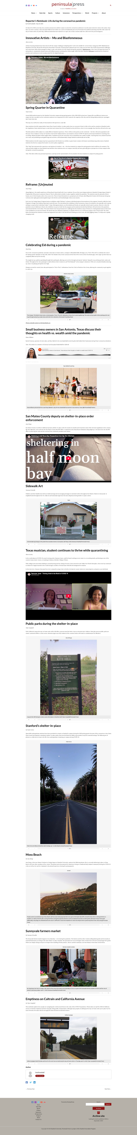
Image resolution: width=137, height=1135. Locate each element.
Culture (38, 1110)
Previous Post (30, 1088)
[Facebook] (26, 5)
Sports (38, 1108)
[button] (110, 5)
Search (98, 1102)
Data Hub (38, 1106)
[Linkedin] (34, 1082)
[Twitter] (31, 5)
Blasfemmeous (86, 49)
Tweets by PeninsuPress (67, 1102)
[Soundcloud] (36, 5)
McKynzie (91, 51)
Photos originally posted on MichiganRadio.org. (38, 323)
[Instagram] (29, 5)
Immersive (38, 1112)
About (38, 1117)
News (38, 1105)
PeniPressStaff (39, 1072)
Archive (98, 1108)
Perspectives (38, 1114)
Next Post (108, 1088)
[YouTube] (34, 5)
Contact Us (38, 1119)
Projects (38, 1116)
